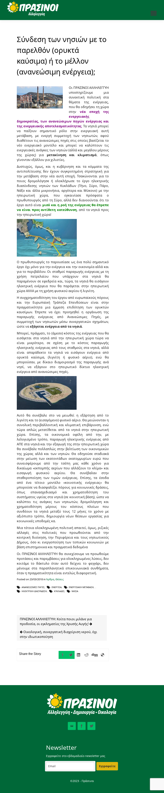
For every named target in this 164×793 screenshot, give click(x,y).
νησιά (75, 591)
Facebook (82, 726)
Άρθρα (50, 579)
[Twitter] (71, 655)
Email (72, 726)
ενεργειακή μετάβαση (81, 587)
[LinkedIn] (79, 655)
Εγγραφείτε (107, 766)
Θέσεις (59, 579)
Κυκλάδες (59, 591)
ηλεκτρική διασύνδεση (34, 591)
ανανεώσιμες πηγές (33, 587)
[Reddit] (87, 655)
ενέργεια (57, 587)
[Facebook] (63, 655)
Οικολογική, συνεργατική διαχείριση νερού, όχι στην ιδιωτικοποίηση (58, 634)
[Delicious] (103, 655)
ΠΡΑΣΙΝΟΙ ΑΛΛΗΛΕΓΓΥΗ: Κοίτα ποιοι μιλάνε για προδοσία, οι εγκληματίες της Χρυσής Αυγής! (56, 621)
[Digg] (95, 655)
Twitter (91, 726)
